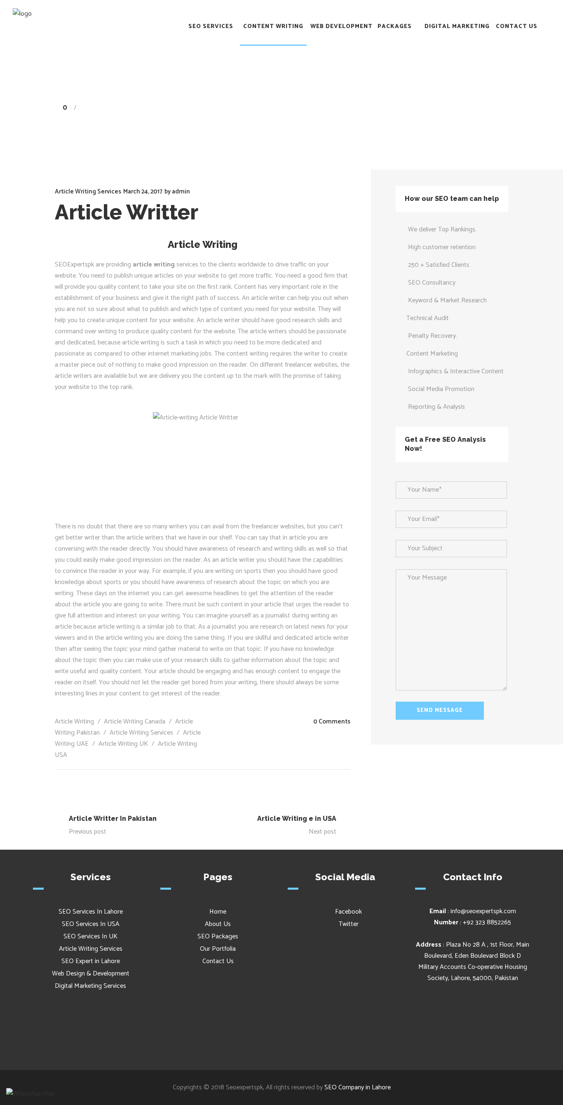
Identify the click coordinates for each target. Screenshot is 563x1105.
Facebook (347, 911)
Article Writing (74, 721)
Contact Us (218, 961)
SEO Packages (217, 936)
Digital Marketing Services (90, 986)
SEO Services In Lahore (91, 911)
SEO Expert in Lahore (90, 961)
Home (377, 107)
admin (181, 191)
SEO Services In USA (91, 924)
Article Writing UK (123, 743)
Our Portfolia (218, 948)
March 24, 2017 (142, 191)
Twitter (348, 924)
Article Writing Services (427, 107)
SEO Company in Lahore (357, 1087)
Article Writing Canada (134, 721)
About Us (218, 924)
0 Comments (331, 721)
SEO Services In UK (90, 936)
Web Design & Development (90, 973)
